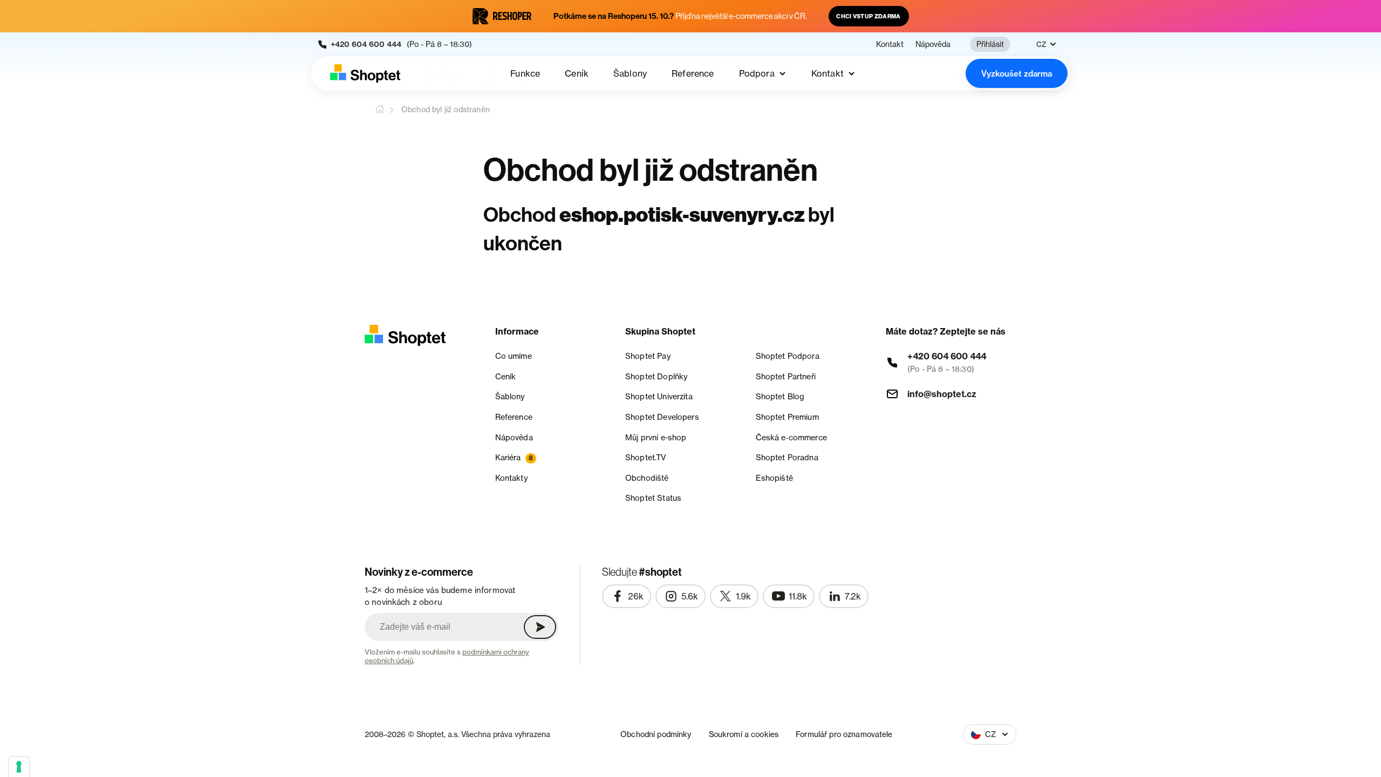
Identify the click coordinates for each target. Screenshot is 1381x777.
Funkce (525, 73)
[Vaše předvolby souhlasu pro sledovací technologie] (19, 766)
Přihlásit (990, 44)
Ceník (577, 73)
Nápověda (933, 44)
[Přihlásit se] (540, 627)
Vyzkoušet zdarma (1016, 74)
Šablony (630, 73)
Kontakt (890, 44)
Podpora (757, 73)
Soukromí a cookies (744, 734)
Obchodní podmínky (655, 734)
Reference (693, 73)
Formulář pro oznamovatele (844, 734)
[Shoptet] (365, 73)
